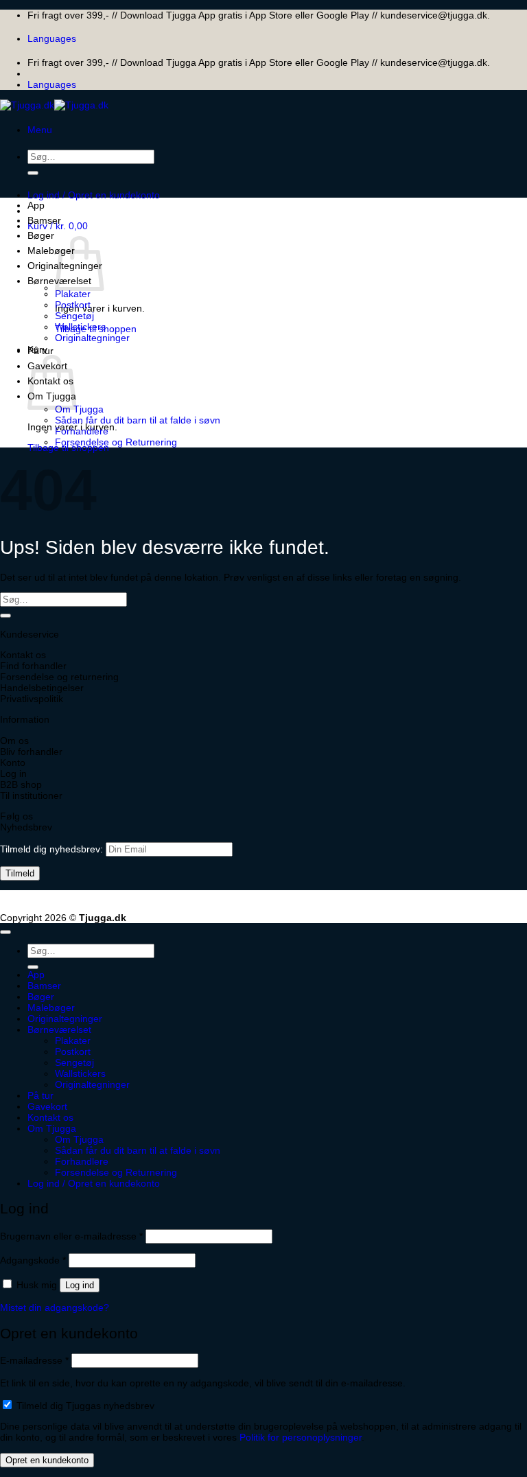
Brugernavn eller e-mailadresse (71, 1236)
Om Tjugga (79, 409)
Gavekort (47, 1106)
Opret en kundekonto (47, 1460)
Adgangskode (33, 1260)
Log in (13, 773)
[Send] (32, 173)
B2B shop (21, 784)
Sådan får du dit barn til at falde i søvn (137, 420)
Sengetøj (74, 315)
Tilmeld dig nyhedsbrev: (53, 849)
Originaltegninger (92, 337)
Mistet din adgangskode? (54, 1307)
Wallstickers (80, 326)
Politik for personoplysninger (300, 1437)
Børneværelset (59, 1029)
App (36, 205)
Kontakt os (23, 654)
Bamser (44, 220)
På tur (40, 350)
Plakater (73, 293)
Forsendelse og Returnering (116, 442)
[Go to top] (5, 932)
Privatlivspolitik (31, 698)
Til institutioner (31, 795)
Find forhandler (33, 665)
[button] (39, 129)
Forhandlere (81, 431)
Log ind (79, 1285)
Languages (51, 38)
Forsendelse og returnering (59, 676)
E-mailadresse (34, 1360)
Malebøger (51, 250)
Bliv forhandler (31, 751)
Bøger (40, 235)
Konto (12, 762)
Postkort (73, 304)
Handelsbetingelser (42, 687)
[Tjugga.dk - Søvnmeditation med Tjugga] (54, 105)
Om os (14, 740)
